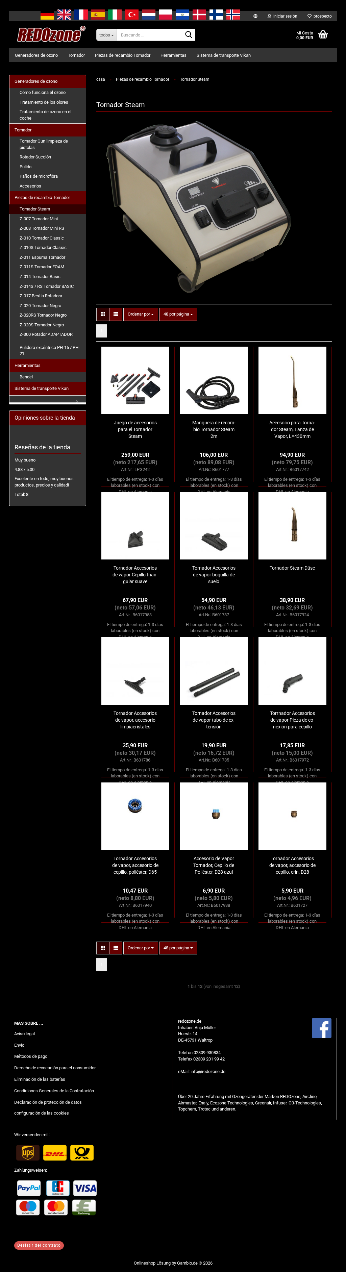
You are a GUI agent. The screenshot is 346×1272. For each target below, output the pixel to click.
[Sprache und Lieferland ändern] (255, 16)
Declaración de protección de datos (48, 1102)
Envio (19, 1045)
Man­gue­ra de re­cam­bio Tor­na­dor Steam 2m (214, 429)
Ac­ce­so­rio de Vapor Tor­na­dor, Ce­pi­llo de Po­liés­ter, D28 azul (213, 865)
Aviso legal (24, 1033)
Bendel (26, 376)
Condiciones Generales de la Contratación (54, 1090)
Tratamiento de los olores (44, 102)
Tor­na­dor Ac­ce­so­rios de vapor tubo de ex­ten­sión (214, 719)
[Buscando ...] (188, 35)
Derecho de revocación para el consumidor (55, 1067)
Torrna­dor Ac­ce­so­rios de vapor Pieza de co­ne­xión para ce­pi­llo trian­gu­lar (292, 720)
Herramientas (173, 55)
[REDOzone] (50, 34)
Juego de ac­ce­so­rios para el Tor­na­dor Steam (135, 429)
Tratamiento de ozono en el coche (45, 115)
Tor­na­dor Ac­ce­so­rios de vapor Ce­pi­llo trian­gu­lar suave (135, 574)
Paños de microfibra (39, 176)
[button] (102, 314)
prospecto (322, 16)
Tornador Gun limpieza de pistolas (44, 144)
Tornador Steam (35, 208)
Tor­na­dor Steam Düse (292, 568)
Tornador (76, 55)
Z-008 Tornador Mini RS (42, 228)
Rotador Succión (35, 156)
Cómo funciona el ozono (43, 92)
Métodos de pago (30, 1056)
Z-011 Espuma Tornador (42, 257)
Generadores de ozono (36, 55)
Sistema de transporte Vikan (224, 55)
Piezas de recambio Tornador (122, 55)
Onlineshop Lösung (152, 1263)
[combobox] (140, 314)
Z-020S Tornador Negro (42, 324)
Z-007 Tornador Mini (39, 218)
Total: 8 (21, 494)
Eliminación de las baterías (39, 1079)
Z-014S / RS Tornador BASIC (47, 286)
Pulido (25, 166)
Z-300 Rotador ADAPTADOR (46, 334)
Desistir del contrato (39, 1245)
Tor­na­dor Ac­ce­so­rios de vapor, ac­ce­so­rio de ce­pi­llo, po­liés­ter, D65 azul (135, 865)
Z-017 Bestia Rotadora (41, 295)
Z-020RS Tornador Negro (43, 315)
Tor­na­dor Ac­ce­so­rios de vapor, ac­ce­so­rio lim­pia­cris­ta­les (135, 719)
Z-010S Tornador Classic (43, 247)
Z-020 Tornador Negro (40, 305)
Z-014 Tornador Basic (40, 276)
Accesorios (30, 186)
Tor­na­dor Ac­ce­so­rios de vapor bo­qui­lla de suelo (214, 574)
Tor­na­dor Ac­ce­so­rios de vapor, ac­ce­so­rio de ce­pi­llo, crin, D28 (292, 865)
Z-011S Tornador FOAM (42, 266)
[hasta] (327, 1262)
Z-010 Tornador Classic (42, 238)
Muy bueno (25, 460)
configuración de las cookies (41, 1113)
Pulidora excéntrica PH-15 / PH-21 (50, 350)
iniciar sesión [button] (284, 16)
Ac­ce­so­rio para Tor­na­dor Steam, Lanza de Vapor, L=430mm (292, 429)
